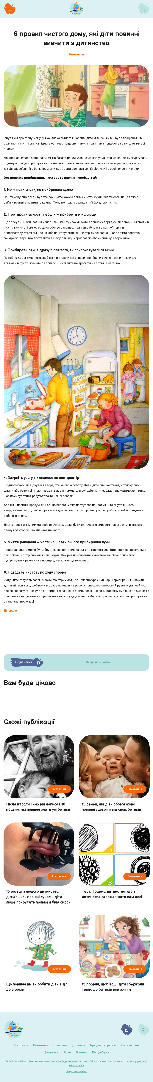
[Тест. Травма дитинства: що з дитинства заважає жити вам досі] (114, 865)
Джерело (10, 610)
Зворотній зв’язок (76, 1071)
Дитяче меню (130, 1045)
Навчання (60, 1045)
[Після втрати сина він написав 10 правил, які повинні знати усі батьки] (39, 775)
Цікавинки (51, 1052)
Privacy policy (76, 1065)
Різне (67, 1052)
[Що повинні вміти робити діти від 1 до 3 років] (39, 955)
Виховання (40, 1045)
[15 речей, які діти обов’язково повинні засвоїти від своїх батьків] (114, 775)
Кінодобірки (100, 1052)
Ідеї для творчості (103, 1045)
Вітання (81, 1052)
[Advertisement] (76, 633)
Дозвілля (78, 1045)
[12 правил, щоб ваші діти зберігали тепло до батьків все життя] (114, 955)
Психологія (20, 1045)
